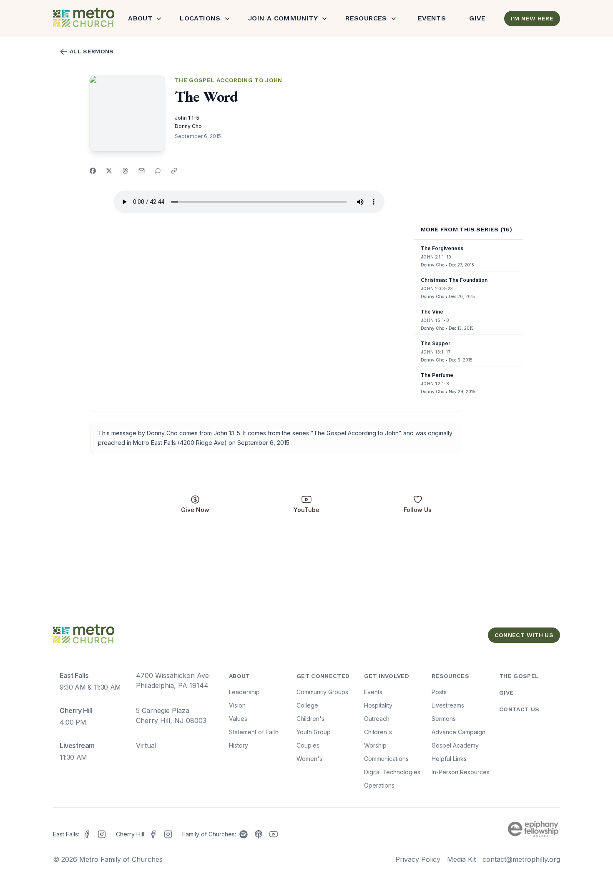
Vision (237, 705)
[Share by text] (157, 170)
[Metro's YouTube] (273, 834)
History (238, 745)
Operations (379, 785)
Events (432, 18)
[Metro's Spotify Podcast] (243, 834)
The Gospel (519, 676)
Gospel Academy (455, 745)
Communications (386, 758)
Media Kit (461, 859)
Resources (366, 18)
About (140, 18)
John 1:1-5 (187, 118)
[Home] (83, 18)
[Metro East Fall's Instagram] (102, 834)
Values (238, 718)
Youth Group (313, 731)
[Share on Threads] (125, 170)
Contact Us (519, 709)
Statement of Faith (254, 731)
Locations (200, 18)
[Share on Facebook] (92, 170)
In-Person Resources (461, 772)
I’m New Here (532, 18)
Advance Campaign (458, 731)
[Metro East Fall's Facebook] (87, 834)
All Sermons (92, 51)
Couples (307, 745)
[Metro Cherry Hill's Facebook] (153, 834)
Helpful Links (449, 758)
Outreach (376, 718)
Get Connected (323, 676)
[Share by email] (141, 170)
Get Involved (386, 676)
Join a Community (283, 18)
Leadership (244, 691)
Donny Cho (188, 126)
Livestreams (448, 705)
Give (477, 18)
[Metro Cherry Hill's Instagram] (168, 834)
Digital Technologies (392, 772)
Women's (309, 758)
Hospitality (378, 705)
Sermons (444, 718)
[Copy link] (174, 170)
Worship (375, 745)
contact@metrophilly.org (521, 859)
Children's (310, 718)
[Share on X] (109, 170)
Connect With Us (524, 635)
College (307, 705)
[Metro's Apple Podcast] (258, 834)
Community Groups (322, 691)
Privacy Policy (417, 859)
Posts (439, 691)
